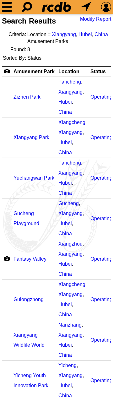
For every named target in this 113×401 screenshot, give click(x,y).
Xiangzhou (70, 244)
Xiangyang (64, 34)
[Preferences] (106, 7)
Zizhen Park (26, 97)
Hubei (85, 34)
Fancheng (69, 81)
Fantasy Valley (29, 259)
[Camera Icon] (7, 258)
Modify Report (95, 19)
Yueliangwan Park (33, 178)
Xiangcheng (71, 122)
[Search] (27, 7)
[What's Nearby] (86, 7)
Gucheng (68, 203)
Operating (101, 97)
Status (98, 71)
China (101, 34)
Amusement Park (34, 71)
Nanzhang (70, 325)
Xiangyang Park (31, 137)
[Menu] (7, 7)
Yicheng (67, 365)
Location (68, 71)
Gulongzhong (28, 299)
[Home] (56, 7)
